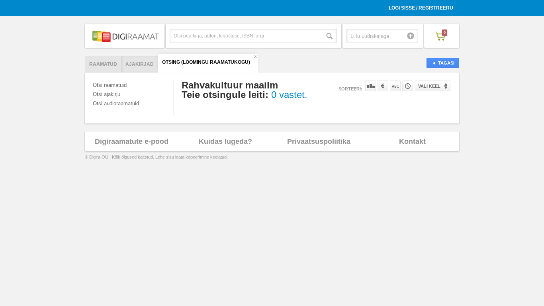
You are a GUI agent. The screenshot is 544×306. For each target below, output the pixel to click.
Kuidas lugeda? (225, 141)
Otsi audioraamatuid (116, 103)
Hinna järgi (383, 85)
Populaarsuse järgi (370, 85)
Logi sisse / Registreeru (421, 8)
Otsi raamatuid (110, 85)
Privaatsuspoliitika (318, 141)
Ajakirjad (139, 64)
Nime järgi (395, 85)
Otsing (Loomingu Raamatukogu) (206, 62)
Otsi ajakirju (106, 94)
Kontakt (412, 141)
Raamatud (103, 64)
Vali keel (429, 86)
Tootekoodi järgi (407, 85)
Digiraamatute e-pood (131, 141)
